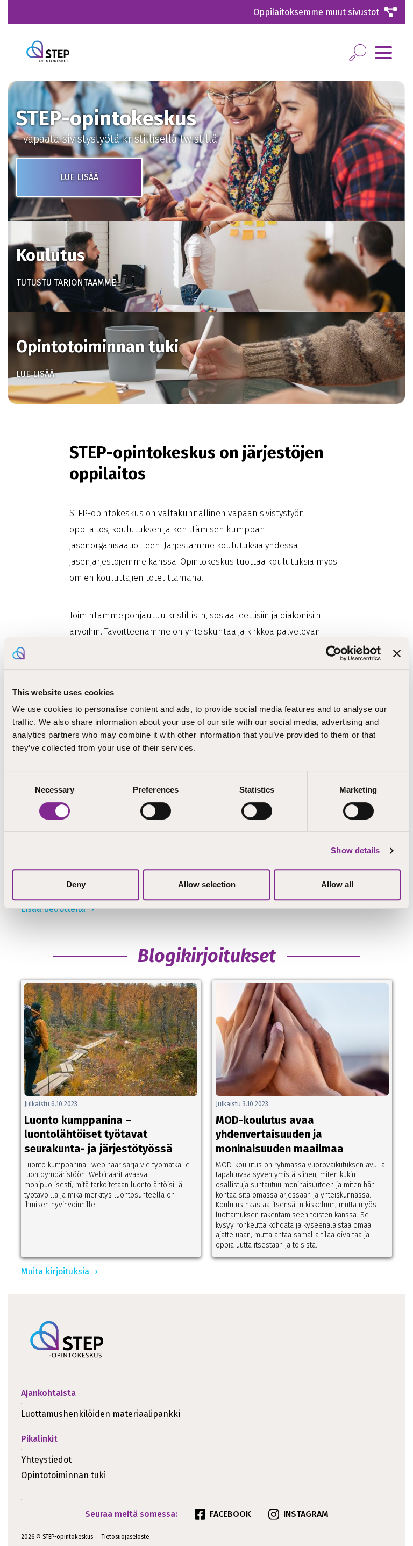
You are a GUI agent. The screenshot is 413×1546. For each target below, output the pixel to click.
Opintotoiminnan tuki (63, 1475)
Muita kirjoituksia (55, 1271)
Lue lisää (79, 177)
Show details (355, 850)
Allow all (337, 884)
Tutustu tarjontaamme (66, 282)
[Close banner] (397, 653)
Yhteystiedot (46, 1460)
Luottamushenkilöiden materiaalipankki (100, 1414)
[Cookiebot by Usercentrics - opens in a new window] (334, 653)
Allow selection (207, 884)
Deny (76, 884)
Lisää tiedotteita (53, 909)
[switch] (155, 811)
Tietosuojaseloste (125, 1537)
